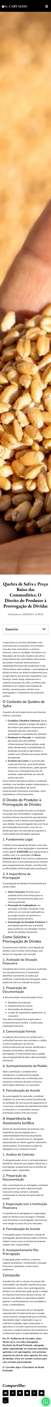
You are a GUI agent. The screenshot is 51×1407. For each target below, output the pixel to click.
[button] (44, 629)
